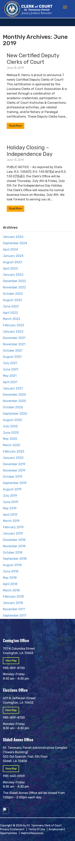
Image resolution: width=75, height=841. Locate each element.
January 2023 (13, 274)
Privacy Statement (12, 829)
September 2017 (14, 615)
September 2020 (15, 413)
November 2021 (14, 344)
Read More (15, 125)
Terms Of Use (36, 829)
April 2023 (10, 268)
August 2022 (12, 300)
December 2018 (14, 540)
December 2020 (14, 394)
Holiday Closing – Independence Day (29, 150)
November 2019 (14, 470)
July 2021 (10, 363)
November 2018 (14, 546)
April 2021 (10, 382)
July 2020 (10, 426)
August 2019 (12, 489)
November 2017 (14, 609)
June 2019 (10, 502)
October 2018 (12, 552)
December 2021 (14, 338)
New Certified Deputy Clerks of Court (33, 58)
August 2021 (12, 357)
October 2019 (12, 476)
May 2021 (10, 376)
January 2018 (13, 603)
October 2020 (13, 407)
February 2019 (13, 527)
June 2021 (10, 369)
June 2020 (11, 432)
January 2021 (13, 388)
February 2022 (13, 325)
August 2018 (12, 565)
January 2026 (13, 237)
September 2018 (15, 558)
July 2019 (10, 495)
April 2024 (10, 249)
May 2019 (10, 508)
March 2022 (11, 319)
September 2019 (15, 483)
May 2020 (10, 439)
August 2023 (12, 262)
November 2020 (14, 401)
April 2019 (10, 514)
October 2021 (12, 350)
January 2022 (13, 331)
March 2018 (11, 590)
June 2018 (10, 571)
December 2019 (14, 464)
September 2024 (15, 243)
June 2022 (11, 306)
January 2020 (13, 458)
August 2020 (12, 420)
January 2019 (13, 533)
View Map (11, 660)
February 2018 (13, 596)
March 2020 (11, 445)
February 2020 (13, 451)
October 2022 (13, 294)
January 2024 (13, 256)
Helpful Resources (32, 833)
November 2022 (14, 287)
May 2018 (10, 577)
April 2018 (10, 584)
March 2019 (11, 521)
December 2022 (14, 281)
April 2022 (10, 313)
